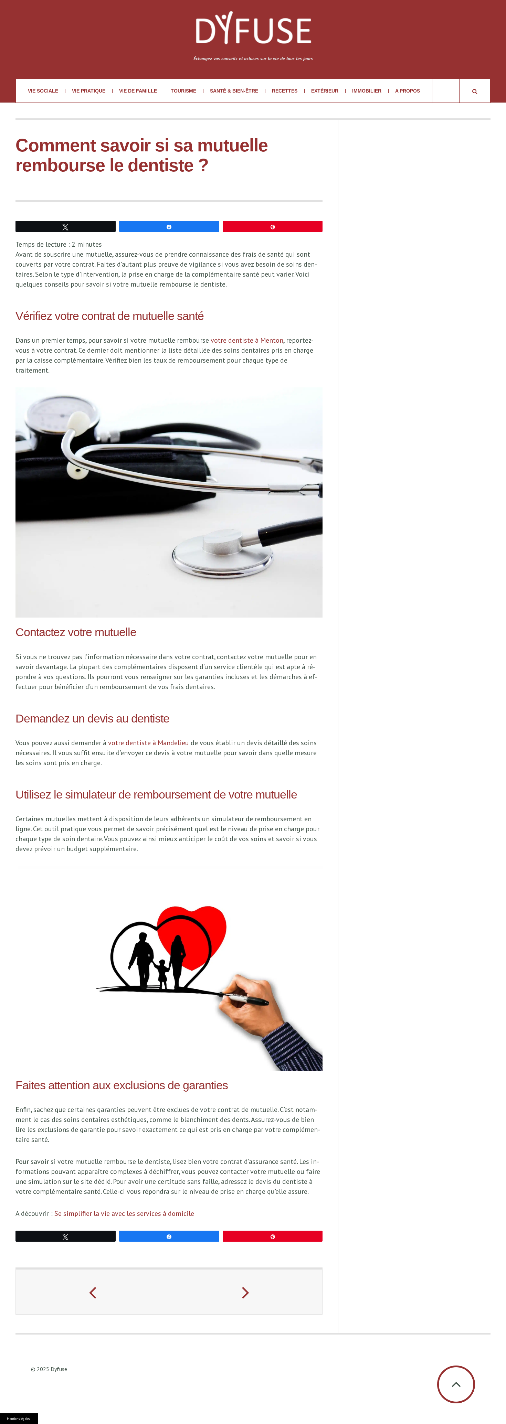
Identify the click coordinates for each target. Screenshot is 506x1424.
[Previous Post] (92, 1292)
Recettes (284, 91)
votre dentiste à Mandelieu (148, 742)
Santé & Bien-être (234, 91)
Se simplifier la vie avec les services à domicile (124, 1213)
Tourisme (183, 91)
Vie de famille (138, 91)
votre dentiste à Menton (247, 340)
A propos (407, 91)
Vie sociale (43, 91)
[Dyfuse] (253, 32)
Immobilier (366, 91)
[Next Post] (245, 1292)
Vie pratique (88, 91)
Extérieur (324, 91)
